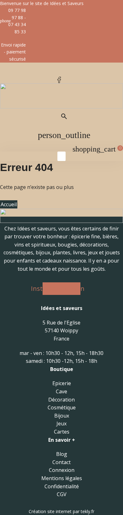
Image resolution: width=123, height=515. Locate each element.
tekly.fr (87, 511)
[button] (61, 156)
